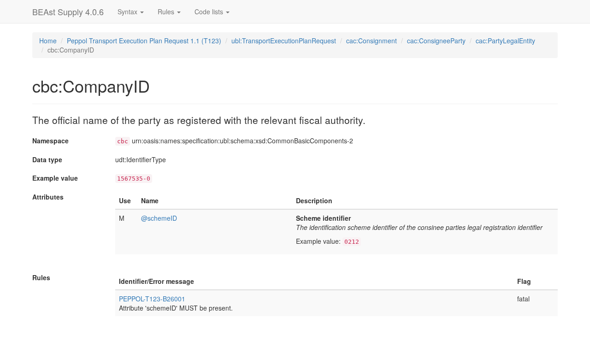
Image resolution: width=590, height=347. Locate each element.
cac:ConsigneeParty (436, 40)
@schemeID (159, 218)
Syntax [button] (128, 11)
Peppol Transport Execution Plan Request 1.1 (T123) (144, 40)
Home (48, 40)
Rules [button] (167, 11)
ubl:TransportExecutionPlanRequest (283, 40)
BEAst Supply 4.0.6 (68, 12)
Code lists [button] (210, 11)
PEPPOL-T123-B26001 (152, 298)
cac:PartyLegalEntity (505, 40)
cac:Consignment (371, 40)
